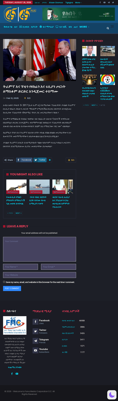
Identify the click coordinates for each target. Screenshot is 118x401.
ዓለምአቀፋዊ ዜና (12, 192)
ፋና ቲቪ (63, 27)
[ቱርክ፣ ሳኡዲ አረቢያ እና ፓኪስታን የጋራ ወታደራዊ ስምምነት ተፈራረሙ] (62, 187)
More (77, 2)
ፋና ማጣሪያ (48, 27)
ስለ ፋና (37, 2)
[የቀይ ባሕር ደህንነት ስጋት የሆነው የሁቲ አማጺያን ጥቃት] (39, 187)
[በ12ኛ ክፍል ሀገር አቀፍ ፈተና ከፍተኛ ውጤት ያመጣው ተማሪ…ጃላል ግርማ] (89, 51)
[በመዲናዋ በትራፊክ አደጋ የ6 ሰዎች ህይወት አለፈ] (107, 51)
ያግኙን (44, 2)
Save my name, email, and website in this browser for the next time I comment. (40, 282)
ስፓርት (34, 27)
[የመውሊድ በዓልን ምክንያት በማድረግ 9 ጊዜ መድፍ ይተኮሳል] (16, 187)
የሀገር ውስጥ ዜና (68, 320)
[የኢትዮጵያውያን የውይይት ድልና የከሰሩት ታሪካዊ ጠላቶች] (89, 80)
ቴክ (70, 27)
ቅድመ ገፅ (8, 27)
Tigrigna (69, 2)
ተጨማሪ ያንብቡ (15, 367)
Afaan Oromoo (56, 2)
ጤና (76, 27)
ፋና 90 (64, 352)
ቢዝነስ (26, 27)
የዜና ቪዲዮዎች (68, 333)
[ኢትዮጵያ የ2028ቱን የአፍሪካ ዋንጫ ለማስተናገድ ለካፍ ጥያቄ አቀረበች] (107, 80)
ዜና (15, 27)
